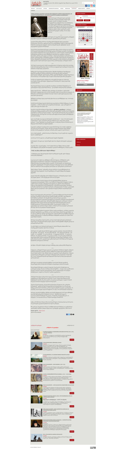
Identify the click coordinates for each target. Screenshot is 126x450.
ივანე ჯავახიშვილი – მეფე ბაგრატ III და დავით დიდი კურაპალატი (58, 385)
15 (89, 36)
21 (87, 38)
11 (81, 36)
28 (87, 40)
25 (81, 40)
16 (91, 36)
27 (85, 40)
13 (85, 36)
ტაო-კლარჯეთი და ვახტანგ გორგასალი (52, 434)
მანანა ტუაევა (42, 310)
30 (91, 40)
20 (85, 38)
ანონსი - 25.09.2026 (85, 78)
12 (83, 36)
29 (89, 40)
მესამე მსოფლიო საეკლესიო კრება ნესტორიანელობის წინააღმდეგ (84, 114)
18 (81, 38)
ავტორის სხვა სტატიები (36, 312)
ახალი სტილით (90, 27)
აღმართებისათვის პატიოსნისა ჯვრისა (52, 342)
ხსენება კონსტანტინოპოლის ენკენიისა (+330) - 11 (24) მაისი (57, 374)
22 (89, 38)
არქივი (85, 84)
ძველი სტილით (80, 27)
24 (79, 40)
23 (91, 38)
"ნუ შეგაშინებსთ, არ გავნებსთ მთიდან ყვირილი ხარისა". (56, 354)
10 (79, 36)
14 (87, 36)
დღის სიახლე (79, 90)
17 (79, 38)
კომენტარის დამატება (36, 325)
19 (83, 38)
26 (83, 40)
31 (79, 42)
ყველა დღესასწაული (87, 17)
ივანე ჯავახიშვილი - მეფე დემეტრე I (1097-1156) (54, 364)
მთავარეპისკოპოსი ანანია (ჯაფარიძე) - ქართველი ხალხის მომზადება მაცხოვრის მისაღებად (57, 421)
